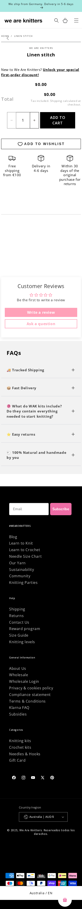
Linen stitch (23, 36)
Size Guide (18, 635)
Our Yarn (17, 562)
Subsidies (18, 714)
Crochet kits (20, 747)
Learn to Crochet (24, 549)
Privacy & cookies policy (31, 688)
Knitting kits (20, 740)
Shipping (56, 101)
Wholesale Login (24, 681)
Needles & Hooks (25, 753)
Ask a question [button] (41, 323)
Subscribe (60, 509)
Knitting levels (22, 641)
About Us (17, 668)
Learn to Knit (21, 543)
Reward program (24, 628)
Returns (16, 615)
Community (19, 575)
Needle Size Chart (25, 556)
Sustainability (21, 569)
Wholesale (18, 674)
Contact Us (19, 622)
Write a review (41, 312)
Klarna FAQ (19, 707)
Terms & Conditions (27, 701)
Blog (13, 536)
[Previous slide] (8, 38)
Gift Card (17, 760)
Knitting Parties (23, 582)
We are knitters (41, 48)
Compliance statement (30, 694)
